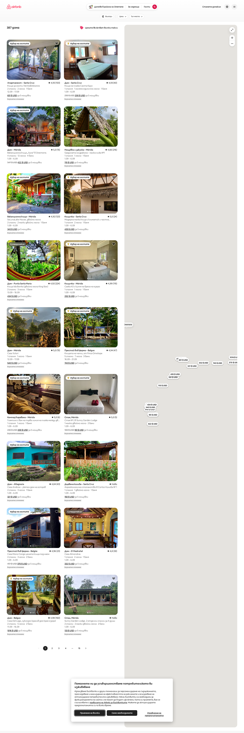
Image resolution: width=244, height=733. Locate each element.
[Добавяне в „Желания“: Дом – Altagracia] (56, 444)
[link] (39, 648)
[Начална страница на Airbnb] (14, 6)
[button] (12, 95)
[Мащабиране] (232, 38)
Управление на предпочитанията (154, 714)
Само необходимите (122, 713)
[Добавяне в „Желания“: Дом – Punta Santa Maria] (56, 244)
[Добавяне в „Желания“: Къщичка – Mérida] (113, 244)
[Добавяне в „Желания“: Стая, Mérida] (113, 377)
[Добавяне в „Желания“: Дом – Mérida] (56, 110)
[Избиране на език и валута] (227, 7)
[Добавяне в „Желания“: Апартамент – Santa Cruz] (56, 43)
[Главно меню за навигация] (234, 7)
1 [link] (45, 648)
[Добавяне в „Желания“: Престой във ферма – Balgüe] (56, 511)
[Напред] (86, 648)
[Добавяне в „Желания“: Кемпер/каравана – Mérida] (56, 377)
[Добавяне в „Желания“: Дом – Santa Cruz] (113, 43)
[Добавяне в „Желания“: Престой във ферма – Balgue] (113, 311)
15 (79, 648)
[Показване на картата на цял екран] (232, 30)
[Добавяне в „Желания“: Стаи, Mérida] (113, 578)
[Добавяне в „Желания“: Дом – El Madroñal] (113, 511)
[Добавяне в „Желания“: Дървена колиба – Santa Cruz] (113, 444)
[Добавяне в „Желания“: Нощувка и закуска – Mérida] (113, 110)
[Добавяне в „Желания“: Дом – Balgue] (56, 578)
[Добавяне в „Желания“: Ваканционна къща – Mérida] (56, 177)
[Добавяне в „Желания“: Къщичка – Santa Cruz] (113, 177)
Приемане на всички (90, 713)
